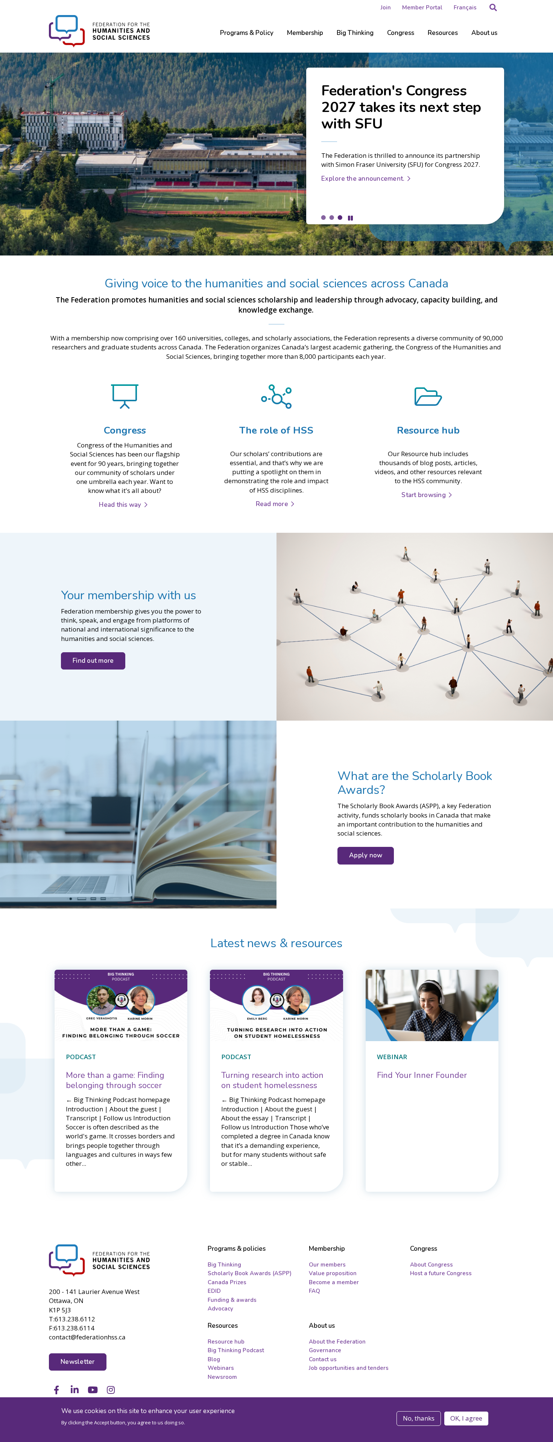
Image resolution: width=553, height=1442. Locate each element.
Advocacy (220, 1308)
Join (386, 7)
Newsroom (222, 1377)
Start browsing (423, 495)
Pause (350, 218)
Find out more (93, 660)
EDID (214, 1291)
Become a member (334, 1282)
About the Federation (337, 1341)
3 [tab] (339, 217)
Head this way (120, 504)
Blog (214, 1359)
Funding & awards (232, 1300)
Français (465, 7)
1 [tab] (323, 217)
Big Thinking (224, 1264)
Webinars (221, 1368)
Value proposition (333, 1273)
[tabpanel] (276, 154)
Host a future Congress (441, 1273)
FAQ (314, 1291)
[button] (493, 7)
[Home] (100, 1260)
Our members (327, 1264)
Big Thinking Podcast (236, 1350)
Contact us (323, 1359)
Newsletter (78, 1361)
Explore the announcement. (362, 178)
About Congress (431, 1264)
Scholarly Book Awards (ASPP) (250, 1273)
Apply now (365, 855)
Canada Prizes (227, 1282)
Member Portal (422, 7)
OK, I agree (466, 1418)
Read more (272, 504)
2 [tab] (331, 217)
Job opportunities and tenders (349, 1368)
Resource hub (226, 1341)
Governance (325, 1350)
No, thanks (418, 1418)
